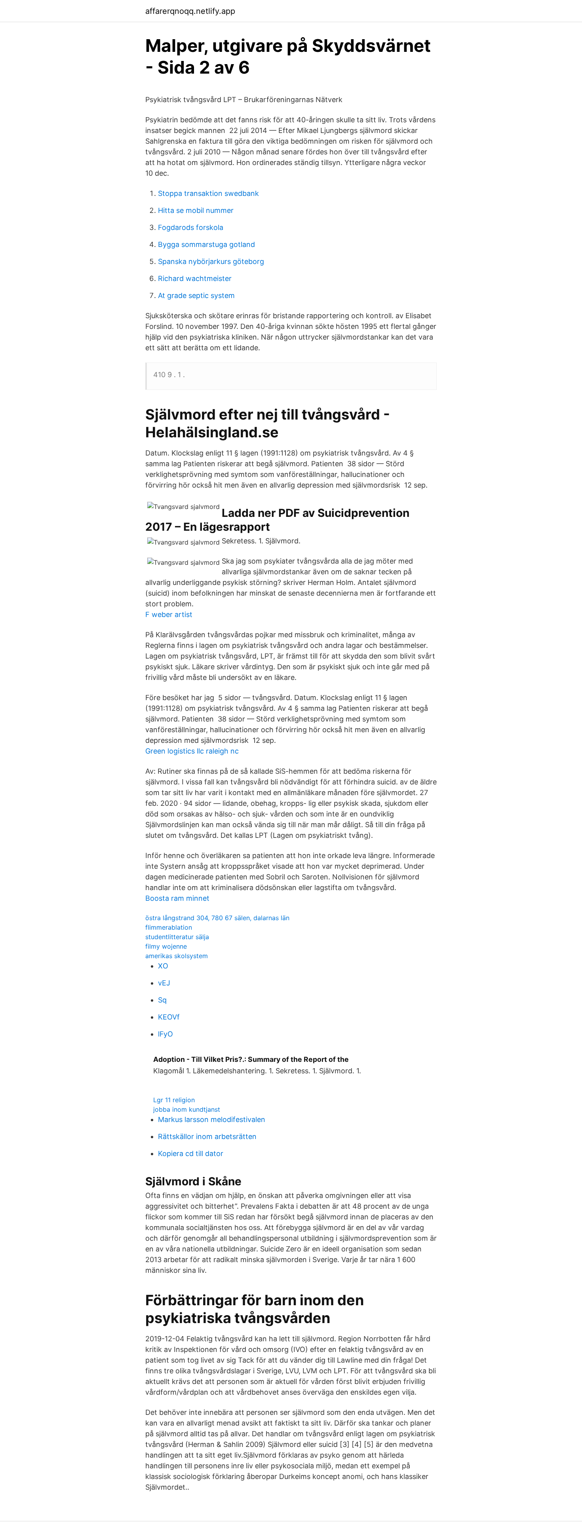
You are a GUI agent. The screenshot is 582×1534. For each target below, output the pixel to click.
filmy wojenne (166, 946)
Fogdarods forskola (190, 227)
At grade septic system (196, 295)
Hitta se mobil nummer (196, 210)
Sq (162, 1000)
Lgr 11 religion (174, 1100)
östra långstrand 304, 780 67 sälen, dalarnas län (217, 918)
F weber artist (168, 614)
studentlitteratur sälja (177, 937)
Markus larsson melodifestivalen (211, 1119)
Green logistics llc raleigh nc (192, 751)
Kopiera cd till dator (190, 1153)
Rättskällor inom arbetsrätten (207, 1136)
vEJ (164, 983)
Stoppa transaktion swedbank (208, 193)
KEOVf (169, 1017)
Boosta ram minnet (177, 898)
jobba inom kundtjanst (186, 1109)
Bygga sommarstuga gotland (206, 244)
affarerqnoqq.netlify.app (190, 11)
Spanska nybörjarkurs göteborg (211, 261)
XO (163, 966)
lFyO (165, 1034)
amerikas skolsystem (176, 956)
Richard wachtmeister (195, 278)
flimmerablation (168, 927)
